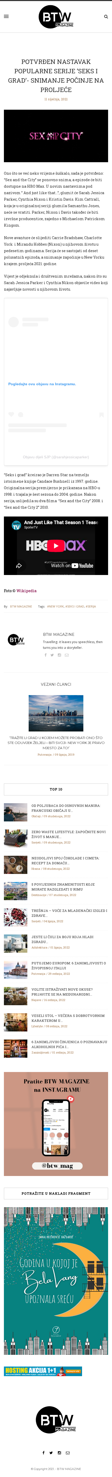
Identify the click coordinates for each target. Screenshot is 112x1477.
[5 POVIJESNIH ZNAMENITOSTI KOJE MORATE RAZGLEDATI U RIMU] (15, 890)
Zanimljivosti (40, 1052)
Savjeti (36, 842)
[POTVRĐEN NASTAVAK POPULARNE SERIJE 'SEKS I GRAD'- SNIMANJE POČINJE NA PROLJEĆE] (56, 139)
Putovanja (45, 754)
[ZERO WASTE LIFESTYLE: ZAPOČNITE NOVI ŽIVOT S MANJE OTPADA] (15, 838)
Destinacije (39, 895)
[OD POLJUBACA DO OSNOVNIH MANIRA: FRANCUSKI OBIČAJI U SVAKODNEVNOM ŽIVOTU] (15, 812)
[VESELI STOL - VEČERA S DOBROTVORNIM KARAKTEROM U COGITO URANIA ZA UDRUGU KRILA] (15, 1022)
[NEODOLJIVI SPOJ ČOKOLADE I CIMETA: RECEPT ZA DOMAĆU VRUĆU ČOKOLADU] (15, 864)
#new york (55, 606)
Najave (36, 1000)
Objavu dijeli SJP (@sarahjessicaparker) (56, 457)
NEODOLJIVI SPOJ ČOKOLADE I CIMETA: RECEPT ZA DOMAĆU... (65, 861)
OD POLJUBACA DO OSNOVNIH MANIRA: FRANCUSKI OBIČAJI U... (66, 808)
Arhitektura (39, 947)
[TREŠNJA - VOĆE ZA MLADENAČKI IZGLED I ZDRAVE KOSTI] (15, 917)
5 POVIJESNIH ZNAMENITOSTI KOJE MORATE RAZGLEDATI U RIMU (63, 887)
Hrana (36, 869)
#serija (91, 606)
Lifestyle (37, 1026)
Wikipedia (26, 590)
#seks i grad (74, 606)
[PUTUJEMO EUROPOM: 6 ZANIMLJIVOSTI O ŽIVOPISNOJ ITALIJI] (15, 969)
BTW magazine (21, 606)
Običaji (36, 816)
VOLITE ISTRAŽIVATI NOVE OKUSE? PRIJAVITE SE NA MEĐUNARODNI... (62, 992)
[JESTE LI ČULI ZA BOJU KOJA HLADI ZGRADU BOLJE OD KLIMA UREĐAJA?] (15, 943)
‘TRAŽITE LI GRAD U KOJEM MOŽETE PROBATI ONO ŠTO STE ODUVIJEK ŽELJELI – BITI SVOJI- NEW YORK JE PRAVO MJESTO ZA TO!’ (56, 743)
